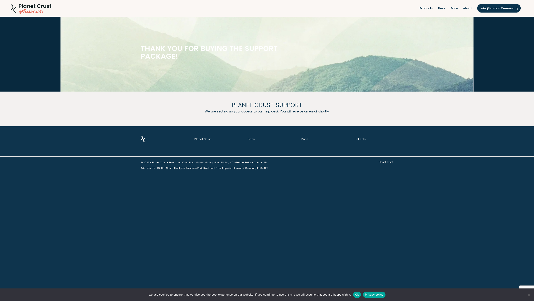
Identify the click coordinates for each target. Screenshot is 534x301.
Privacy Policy (205, 162)
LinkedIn (360, 139)
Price (304, 139)
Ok (357, 294)
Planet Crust (202, 139)
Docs (251, 139)
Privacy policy (374, 294)
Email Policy (222, 162)
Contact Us (260, 162)
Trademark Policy (241, 162)
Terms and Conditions (182, 162)
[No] (529, 295)
